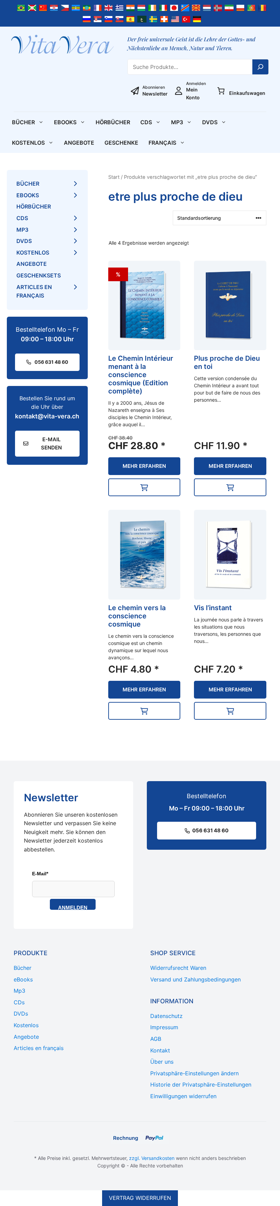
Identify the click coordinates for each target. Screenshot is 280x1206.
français (162, 142)
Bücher (23, 122)
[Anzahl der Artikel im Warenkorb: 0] (221, 91)
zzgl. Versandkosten (151, 1158)
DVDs (210, 122)
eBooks (65, 122)
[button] (144, 487)
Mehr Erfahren (144, 466)
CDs (146, 122)
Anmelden (72, 907)
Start (114, 177)
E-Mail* (40, 873)
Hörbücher (113, 122)
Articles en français (34, 291)
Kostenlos (28, 142)
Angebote (79, 142)
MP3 (177, 122)
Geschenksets (38, 275)
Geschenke (121, 142)
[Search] (260, 66)
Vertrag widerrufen (140, 1197)
